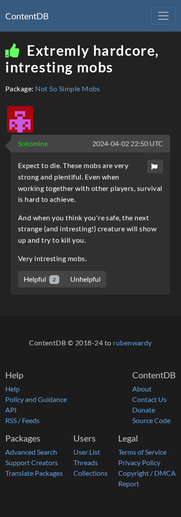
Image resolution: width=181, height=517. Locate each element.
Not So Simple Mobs (67, 88)
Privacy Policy (139, 462)
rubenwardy (132, 342)
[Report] (155, 166)
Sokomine (33, 143)
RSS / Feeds (22, 420)
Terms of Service (142, 452)
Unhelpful (85, 279)
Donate (143, 410)
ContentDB (27, 16)
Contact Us (149, 399)
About (142, 388)
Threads (85, 462)
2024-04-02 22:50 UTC (127, 143)
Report (128, 483)
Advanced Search (31, 452)
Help (12, 388)
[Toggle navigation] (163, 16)
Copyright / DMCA (147, 473)
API (11, 410)
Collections (90, 473)
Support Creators (31, 462)
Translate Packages (34, 473)
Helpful (40, 279)
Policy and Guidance (36, 399)
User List (86, 452)
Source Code (151, 420)
